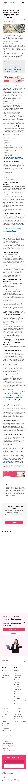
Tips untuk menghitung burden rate (12, 71)
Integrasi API (5, 723)
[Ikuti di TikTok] (12, 780)
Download (5, 726)
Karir (17, 714)
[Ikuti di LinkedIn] (18, 780)
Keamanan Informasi (20, 721)
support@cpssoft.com (9, 746)
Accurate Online (6, 670)
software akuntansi (15, 450)
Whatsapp (6, 741)
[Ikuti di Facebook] (8, 780)
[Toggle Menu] (23, 2)
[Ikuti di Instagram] (2, 780)
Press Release (18, 719)
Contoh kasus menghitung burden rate (13, 69)
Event (3, 719)
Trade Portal (17, 689)
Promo (4, 721)
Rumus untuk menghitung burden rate (13, 67)
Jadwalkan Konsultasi (14, 629)
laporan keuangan (7, 462)
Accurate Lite (5, 673)
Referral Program (7, 730)
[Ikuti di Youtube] (15, 780)
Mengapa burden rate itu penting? (12, 65)
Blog (3, 716)
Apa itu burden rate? (9, 62)
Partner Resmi (18, 716)
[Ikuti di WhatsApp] (5, 780)
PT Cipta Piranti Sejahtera (12, 772)
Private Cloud (5, 728)
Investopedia (16, 88)
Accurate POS (6, 675)
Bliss (3, 677)
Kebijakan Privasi (10, 773)
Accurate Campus (7, 712)
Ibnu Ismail (10, 21)
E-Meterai (16, 691)
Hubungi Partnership (9, 750)
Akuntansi (16, 549)
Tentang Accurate (19, 712)
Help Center (5, 714)
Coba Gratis (14, 633)
